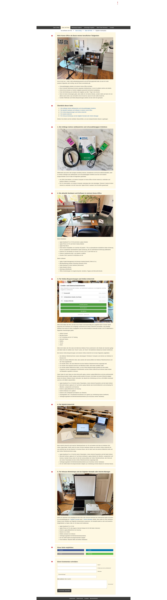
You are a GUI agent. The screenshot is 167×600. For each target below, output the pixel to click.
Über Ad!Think (65, 27)
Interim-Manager (88, 519)
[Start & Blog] (120, 4)
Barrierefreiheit (94, 598)
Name (99, 564)
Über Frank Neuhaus (102, 27)
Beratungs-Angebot (77, 27)
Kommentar (110, 584)
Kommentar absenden (64, 590)
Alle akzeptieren (83, 307)
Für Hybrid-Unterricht (66, 114)
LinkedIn (89, 550)
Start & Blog (56, 27)
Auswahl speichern (83, 304)
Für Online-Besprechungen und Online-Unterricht (73, 112)
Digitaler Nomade (75, 519)
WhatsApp (90, 553)
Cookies (86, 598)
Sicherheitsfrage (61, 574)
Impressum (72, 598)
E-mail (61, 553)
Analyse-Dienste (68, 301)
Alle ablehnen (83, 311)
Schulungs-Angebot (89, 27)
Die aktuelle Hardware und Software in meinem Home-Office (76, 110)
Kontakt (112, 27)
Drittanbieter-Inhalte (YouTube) (72, 297)
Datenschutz (80, 598)
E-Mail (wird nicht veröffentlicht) (104, 568)
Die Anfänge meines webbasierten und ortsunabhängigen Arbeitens (78, 108)
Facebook (61, 550)
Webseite (100, 571)
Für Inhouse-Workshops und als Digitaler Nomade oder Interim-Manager (79, 116)
